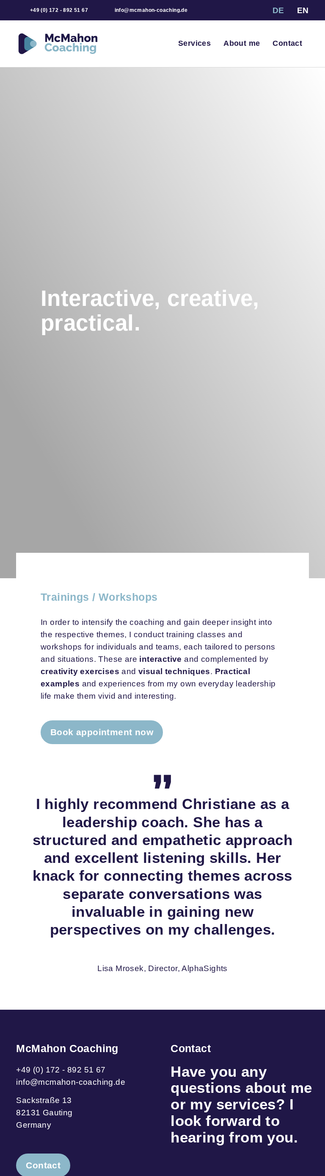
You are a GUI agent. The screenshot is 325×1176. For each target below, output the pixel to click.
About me (241, 43)
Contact (287, 43)
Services (194, 43)
